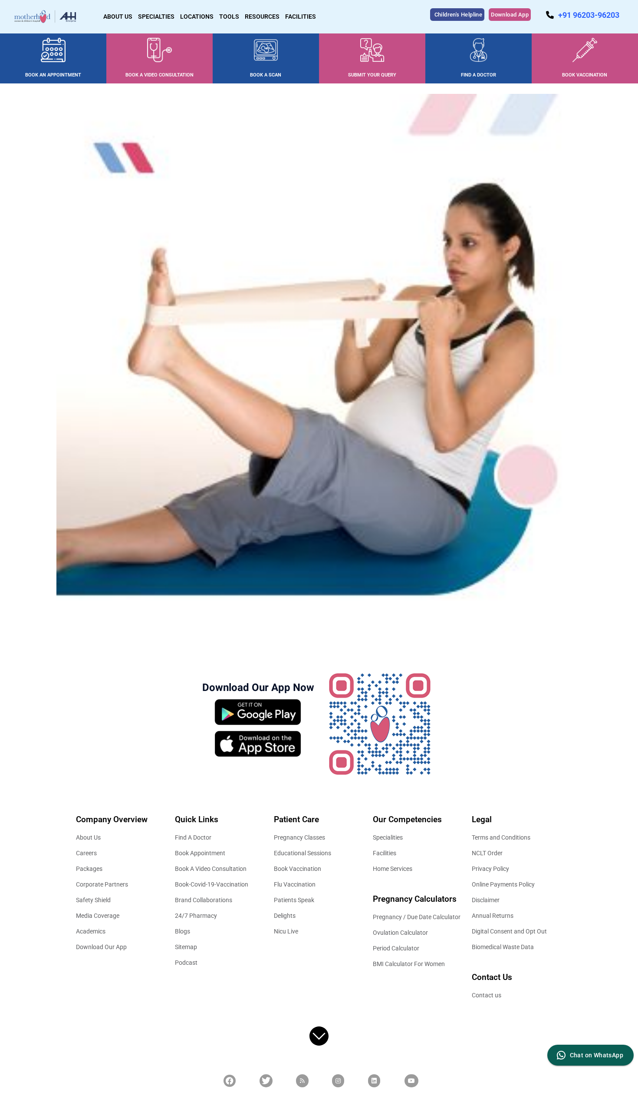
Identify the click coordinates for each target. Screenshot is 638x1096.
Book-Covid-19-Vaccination (211, 884)
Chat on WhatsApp (596, 1055)
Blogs (182, 931)
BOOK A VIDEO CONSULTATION (159, 75)
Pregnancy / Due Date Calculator (416, 916)
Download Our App (101, 946)
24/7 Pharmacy (196, 915)
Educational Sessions (302, 853)
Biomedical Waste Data (503, 946)
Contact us (486, 995)
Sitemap (186, 946)
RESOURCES (262, 16)
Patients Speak (294, 900)
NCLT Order (487, 853)
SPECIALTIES (156, 16)
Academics (90, 931)
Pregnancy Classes (299, 837)
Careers (86, 853)
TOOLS (229, 16)
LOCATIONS (197, 16)
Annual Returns (492, 915)
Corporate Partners (102, 884)
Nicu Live (286, 931)
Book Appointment (200, 853)
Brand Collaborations (203, 900)
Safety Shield (93, 900)
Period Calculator (396, 948)
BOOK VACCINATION (584, 75)
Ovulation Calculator (400, 932)
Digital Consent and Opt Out (509, 931)
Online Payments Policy (503, 884)
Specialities (388, 837)
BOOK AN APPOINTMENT (53, 75)
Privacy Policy (490, 868)
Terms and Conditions (501, 837)
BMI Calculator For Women (409, 963)
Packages (89, 868)
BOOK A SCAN (265, 75)
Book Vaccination (297, 868)
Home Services (392, 868)
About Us (88, 837)
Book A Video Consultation (211, 868)
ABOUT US (117, 16)
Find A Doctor (193, 837)
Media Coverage (97, 915)
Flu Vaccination (295, 884)
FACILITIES (300, 16)
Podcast (186, 962)
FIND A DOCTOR (478, 75)
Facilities (384, 853)
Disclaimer (486, 900)
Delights (285, 915)
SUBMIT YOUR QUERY (372, 75)
